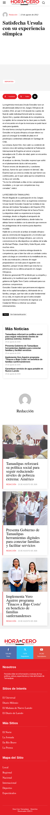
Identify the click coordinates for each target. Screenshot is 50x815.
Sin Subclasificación (18, 314)
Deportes (9, 81)
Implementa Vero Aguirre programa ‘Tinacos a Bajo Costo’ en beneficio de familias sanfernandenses (23, 359)
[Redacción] (5, 14)
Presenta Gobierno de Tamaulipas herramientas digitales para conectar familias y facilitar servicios (23, 348)
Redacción (13, 15)
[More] (35, 96)
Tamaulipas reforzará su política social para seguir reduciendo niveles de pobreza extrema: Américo (23, 336)
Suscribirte (42, 647)
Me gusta (8, 647)
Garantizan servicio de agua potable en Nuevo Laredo (24, 370)
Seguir (25, 647)
